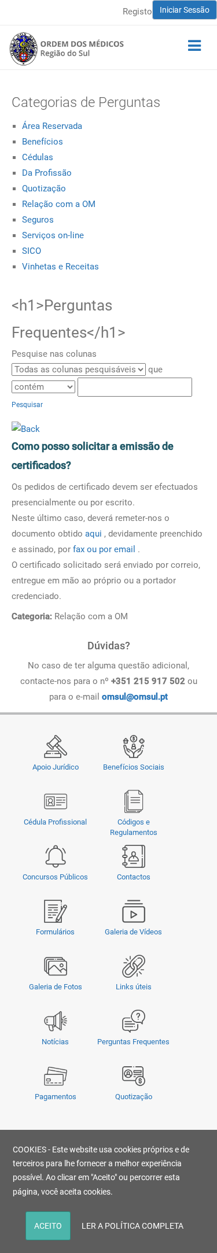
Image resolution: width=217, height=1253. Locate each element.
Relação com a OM (58, 204)
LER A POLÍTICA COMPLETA (132, 1225)
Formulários (55, 931)
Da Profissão (47, 173)
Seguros (38, 220)
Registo (137, 11)
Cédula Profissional (55, 822)
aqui (94, 533)
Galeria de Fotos (55, 986)
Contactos (133, 877)
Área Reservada (52, 126)
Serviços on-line (53, 235)
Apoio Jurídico (55, 767)
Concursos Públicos (55, 877)
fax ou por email (104, 549)
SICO (31, 251)
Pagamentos (55, 1096)
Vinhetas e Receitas (60, 266)
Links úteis (134, 986)
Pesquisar (27, 405)
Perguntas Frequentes (133, 1041)
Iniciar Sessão (184, 9)
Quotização (44, 188)
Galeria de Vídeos (133, 931)
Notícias (55, 1041)
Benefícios (42, 141)
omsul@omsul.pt (135, 697)
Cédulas (37, 157)
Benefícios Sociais (133, 767)
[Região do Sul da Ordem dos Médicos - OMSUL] (66, 48)
